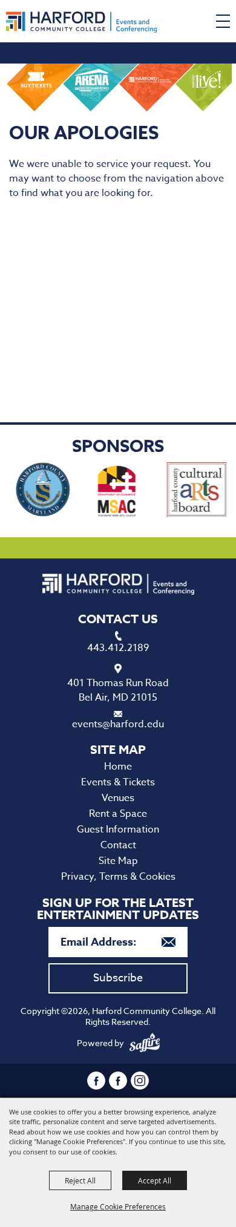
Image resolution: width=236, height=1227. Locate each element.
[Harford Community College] (81, 22)
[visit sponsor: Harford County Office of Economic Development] (36, 491)
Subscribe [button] (118, 978)
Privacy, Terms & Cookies (118, 876)
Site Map (118, 861)
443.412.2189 (118, 648)
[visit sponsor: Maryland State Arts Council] (112, 491)
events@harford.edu (118, 724)
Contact (118, 845)
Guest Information (118, 829)
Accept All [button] (154, 1180)
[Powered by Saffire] (144, 1043)
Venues (118, 798)
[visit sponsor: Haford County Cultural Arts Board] (190, 491)
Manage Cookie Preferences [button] (118, 1206)
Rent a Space (118, 814)
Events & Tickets (118, 782)
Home (118, 766)
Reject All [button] (80, 1180)
